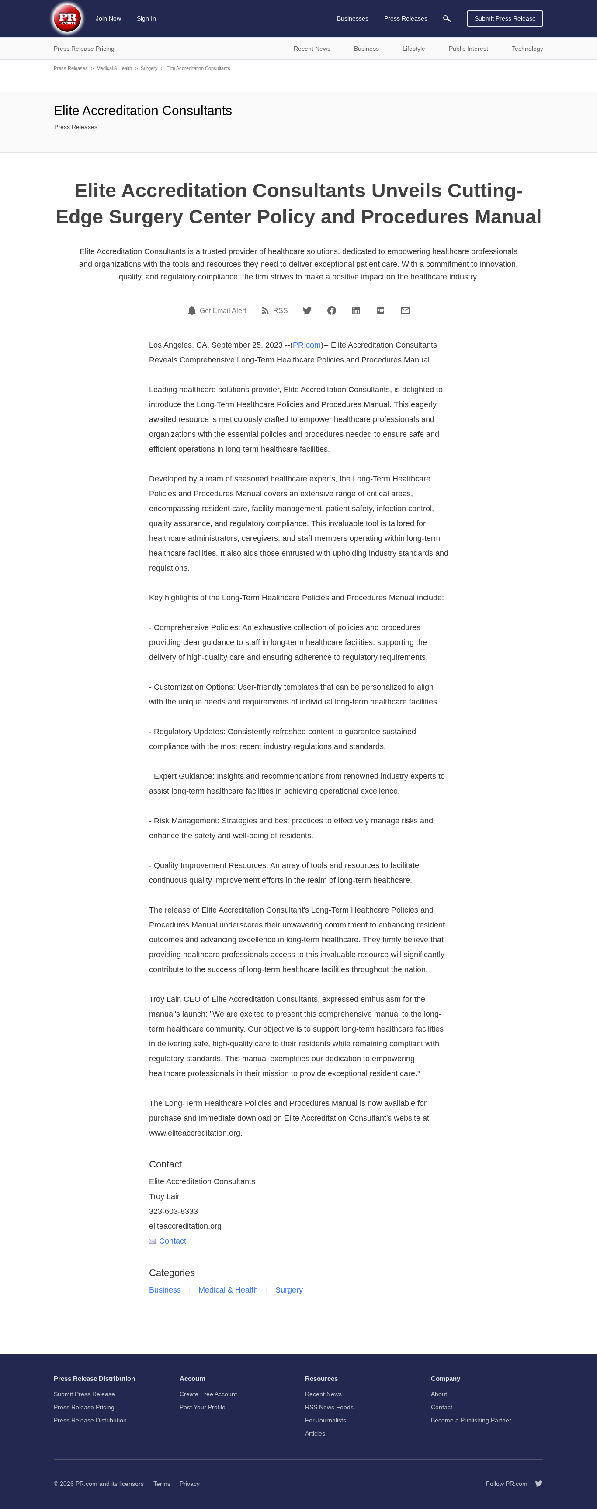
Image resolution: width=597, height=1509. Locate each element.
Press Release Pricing (84, 1407)
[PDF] (380, 310)
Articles (315, 1433)
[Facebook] (331, 310)
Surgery (149, 68)
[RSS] (266, 310)
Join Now (108, 18)
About (439, 1394)
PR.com (307, 345)
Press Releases (71, 68)
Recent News (323, 1394)
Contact (172, 1241)
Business (165, 1290)
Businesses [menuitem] (352, 18)
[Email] (405, 310)
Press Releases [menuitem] (405, 18)
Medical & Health (114, 68)
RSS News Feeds (329, 1407)
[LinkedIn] (356, 310)
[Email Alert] (193, 310)
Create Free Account (208, 1394)
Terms (161, 1484)
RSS (280, 310)
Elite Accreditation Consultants (198, 68)
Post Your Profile (203, 1407)
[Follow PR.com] (535, 1483)
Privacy (190, 1484)
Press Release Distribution (90, 1420)
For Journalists (325, 1420)
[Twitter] (307, 310)
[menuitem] (447, 18)
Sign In (146, 18)
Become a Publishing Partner (471, 1420)
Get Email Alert (223, 310)
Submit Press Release (505, 18)
